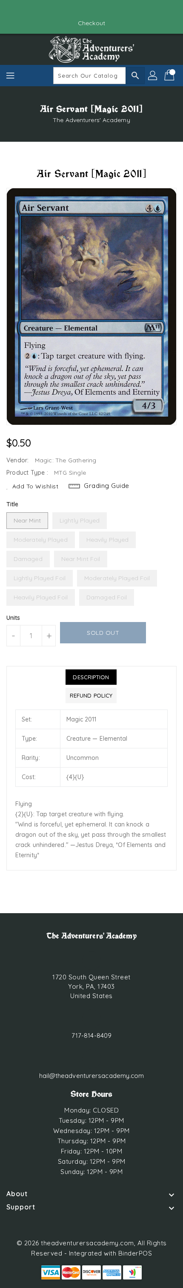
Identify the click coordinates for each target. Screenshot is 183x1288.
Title (12, 504)
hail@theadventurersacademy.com (91, 1076)
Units (13, 618)
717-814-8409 (91, 1035)
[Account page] (153, 75)
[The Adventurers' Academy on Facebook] (83, 9)
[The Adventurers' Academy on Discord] (99, 9)
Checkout (91, 23)
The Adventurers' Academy (91, 120)
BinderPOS (135, 1253)
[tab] (91, 677)
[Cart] (170, 75)
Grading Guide (106, 486)
